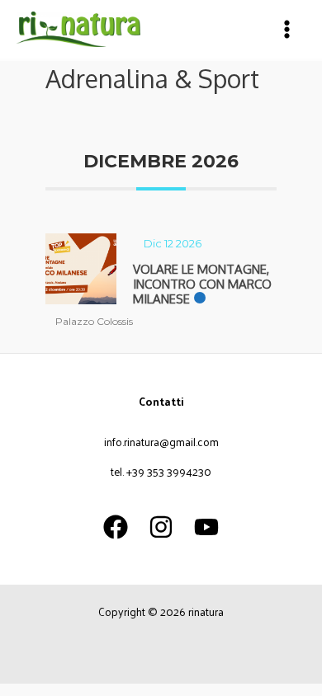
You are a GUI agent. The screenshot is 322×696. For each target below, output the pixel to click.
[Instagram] (161, 527)
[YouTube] (206, 527)
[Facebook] (115, 527)
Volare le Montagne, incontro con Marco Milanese (202, 284)
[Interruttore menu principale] (287, 30)
